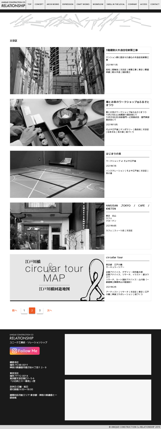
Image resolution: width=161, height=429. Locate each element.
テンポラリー (126, 129)
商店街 (138, 129)
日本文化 (111, 131)
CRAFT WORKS (83, 4)
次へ (49, 310)
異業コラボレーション (122, 294)
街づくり (130, 131)
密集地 (115, 69)
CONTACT (154, 4)
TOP (29, 4)
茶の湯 (121, 131)
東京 (141, 69)
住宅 (108, 69)
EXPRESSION (67, 4)
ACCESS (143, 4)
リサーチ (124, 291)
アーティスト (112, 291)
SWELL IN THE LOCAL (116, 4)
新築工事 (132, 69)
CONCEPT (39, 4)
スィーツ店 (119, 230)
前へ (14, 310)
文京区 (123, 69)
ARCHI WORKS (53, 4)
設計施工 (126, 72)
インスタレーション (115, 170)
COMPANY (132, 4)
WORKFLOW (98, 4)
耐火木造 (116, 72)
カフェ (109, 230)
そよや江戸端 (112, 129)
